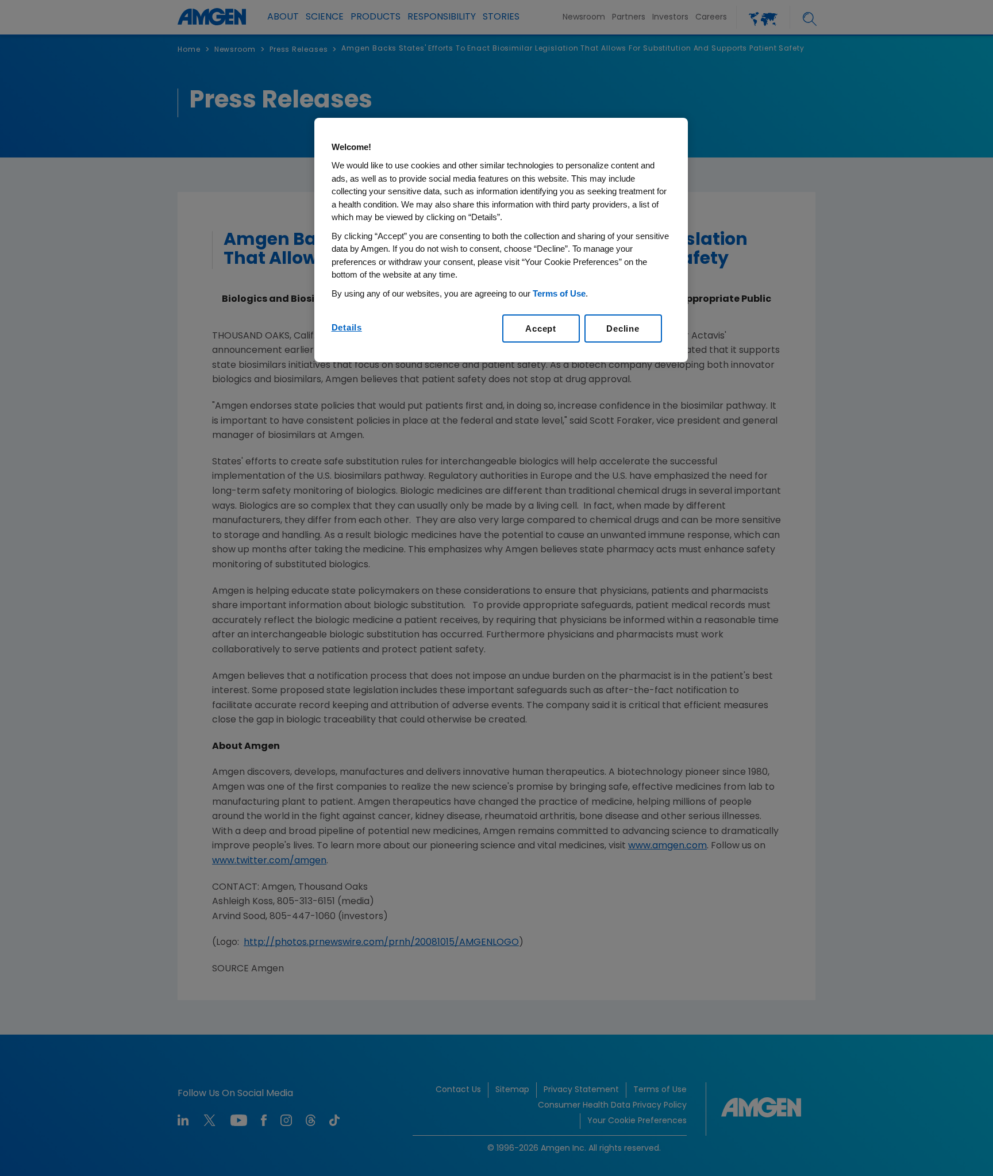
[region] (501, 240)
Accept (540, 328)
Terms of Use (559, 293)
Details (347, 327)
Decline (622, 328)
